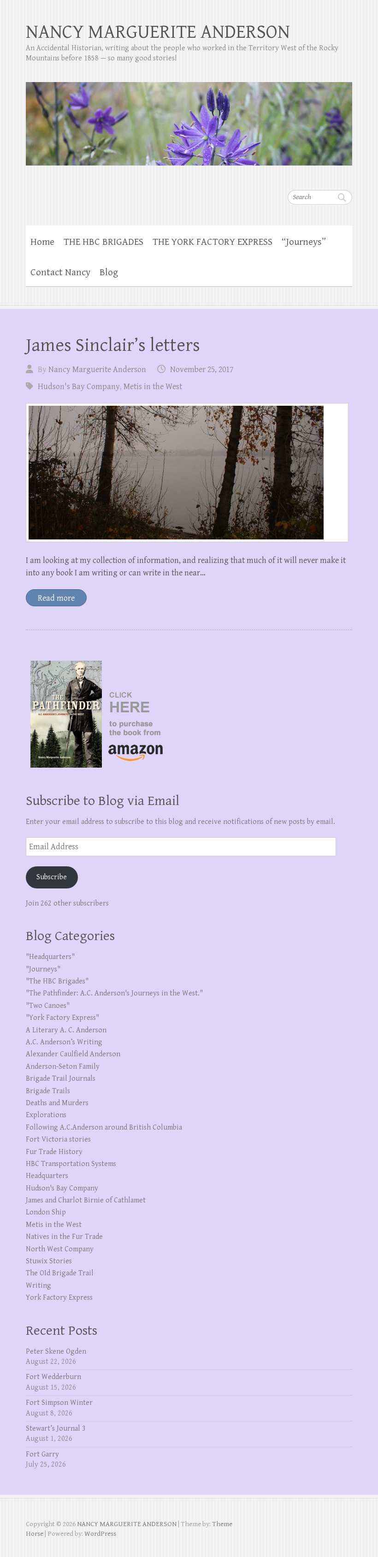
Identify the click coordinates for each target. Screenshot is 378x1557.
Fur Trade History (54, 1152)
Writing (38, 1285)
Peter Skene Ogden (56, 1351)
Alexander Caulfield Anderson (73, 1054)
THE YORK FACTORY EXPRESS (212, 242)
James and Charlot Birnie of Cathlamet (86, 1200)
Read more (56, 598)
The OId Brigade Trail (60, 1273)
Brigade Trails (48, 1091)
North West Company (60, 1249)
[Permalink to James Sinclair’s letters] (187, 472)
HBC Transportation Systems (71, 1164)
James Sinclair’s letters (113, 345)
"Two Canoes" (48, 1005)
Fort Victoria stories (58, 1139)
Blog (109, 272)
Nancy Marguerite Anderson (97, 369)
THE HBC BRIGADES (103, 242)
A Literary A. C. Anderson (66, 1030)
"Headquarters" (50, 957)
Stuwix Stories (49, 1261)
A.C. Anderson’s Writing (64, 1042)
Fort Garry (42, 1454)
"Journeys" (43, 969)
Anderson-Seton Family (63, 1066)
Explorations (46, 1115)
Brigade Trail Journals (60, 1078)
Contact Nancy (60, 272)
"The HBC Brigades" (57, 981)
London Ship (46, 1212)
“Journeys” (304, 242)
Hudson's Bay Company (79, 386)
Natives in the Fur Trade (64, 1236)
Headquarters (47, 1176)
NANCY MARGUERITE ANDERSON (158, 32)
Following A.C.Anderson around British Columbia (104, 1127)
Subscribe (51, 877)
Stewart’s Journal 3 (56, 1428)
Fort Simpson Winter (59, 1402)
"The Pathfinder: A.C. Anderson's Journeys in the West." (114, 993)
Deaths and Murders (57, 1103)
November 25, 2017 (201, 369)
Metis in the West (153, 386)
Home (42, 242)
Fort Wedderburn (53, 1377)
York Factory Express (59, 1297)
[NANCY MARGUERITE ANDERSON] (189, 118)
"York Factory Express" (62, 1017)
